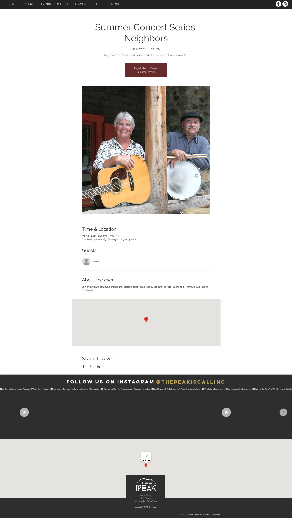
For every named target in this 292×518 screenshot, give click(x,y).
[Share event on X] (90, 366)
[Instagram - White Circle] (285, 4)
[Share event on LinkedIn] (98, 366)
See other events (146, 71)
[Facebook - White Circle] (278, 4)
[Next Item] (283, 412)
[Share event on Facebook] (83, 366)
